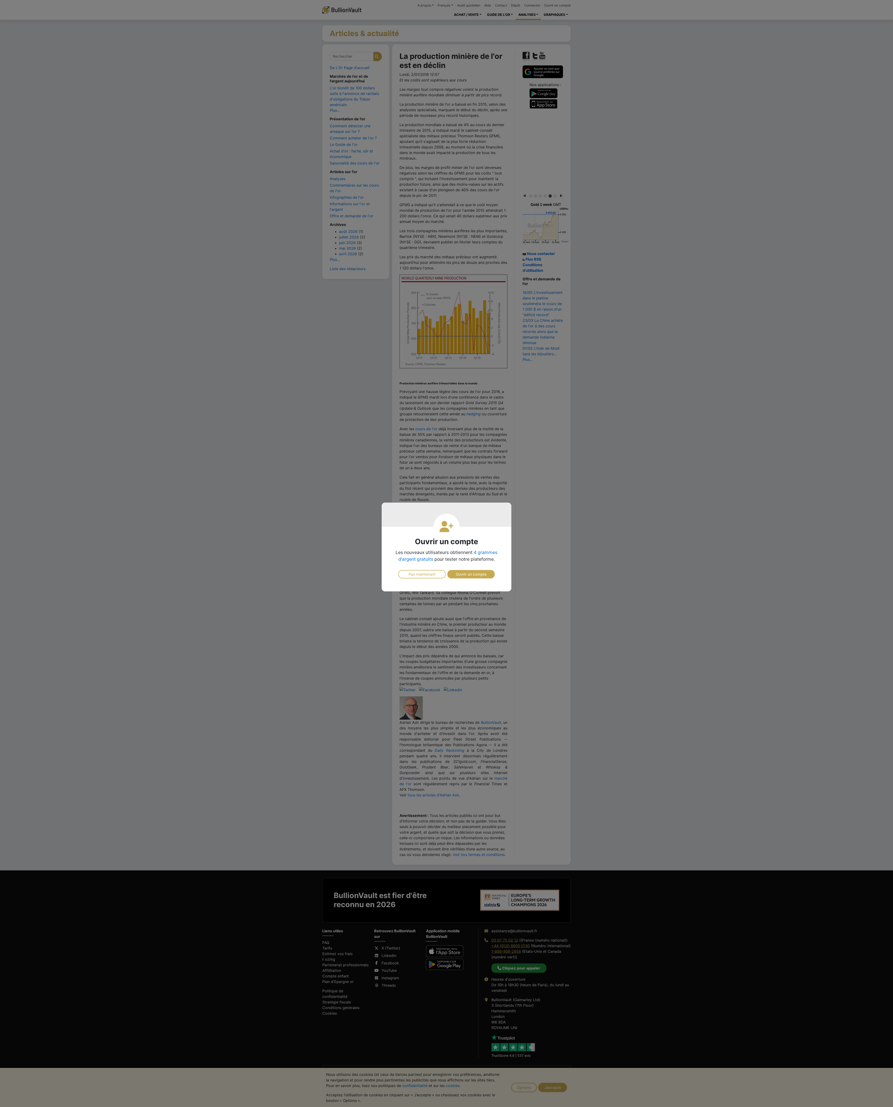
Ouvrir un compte (471, 574)
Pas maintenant (422, 574)
